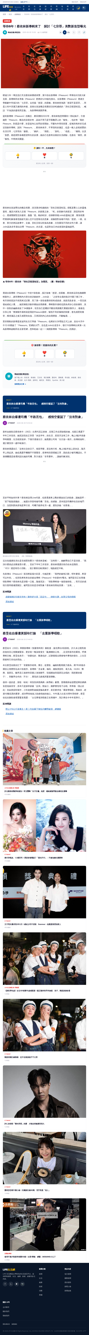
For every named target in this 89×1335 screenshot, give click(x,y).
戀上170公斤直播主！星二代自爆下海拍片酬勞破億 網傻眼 (33, 709)
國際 (67, 7)
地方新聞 (68, 1274)
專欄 (56, 7)
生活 (34, 7)
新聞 (29, 7)
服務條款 (14, 1324)
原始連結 (10, 601)
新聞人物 (68, 1286)
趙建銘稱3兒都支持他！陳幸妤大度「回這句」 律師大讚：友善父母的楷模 (41, 597)
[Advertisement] (44, 189)
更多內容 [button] (68, 1269)
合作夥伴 (6, 1307)
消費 (51, 7)
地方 (62, 7)
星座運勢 (68, 1282)
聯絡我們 (83, 2)
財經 (45, 7)
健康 (40, 7)
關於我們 (75, 2)
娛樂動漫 (18, 14)
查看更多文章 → (20, 384)
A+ (68, 32)
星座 (73, 7)
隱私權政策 (6, 1324)
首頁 (23, 7)
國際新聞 (68, 1278)
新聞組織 (68, 1291)
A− (61, 32)
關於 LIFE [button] (6, 1302)
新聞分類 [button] (42, 1269)
